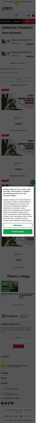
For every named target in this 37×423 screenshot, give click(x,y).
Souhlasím (17, 231)
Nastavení (18, 225)
